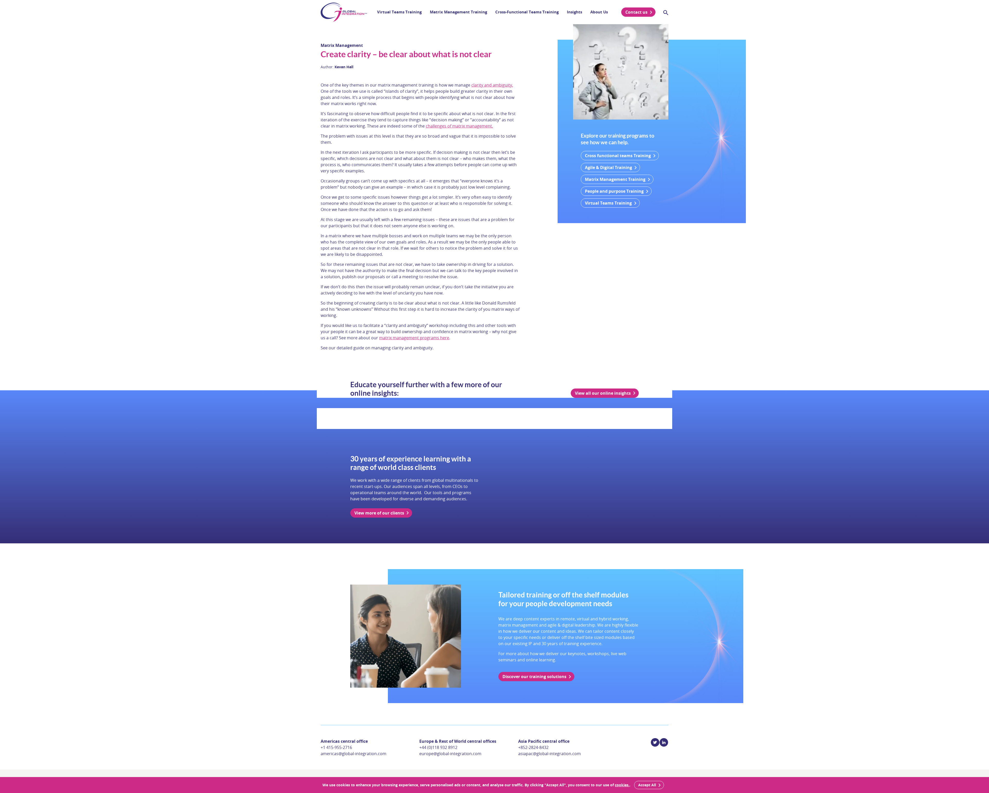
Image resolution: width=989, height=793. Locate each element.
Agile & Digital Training (608, 167)
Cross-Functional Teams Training (527, 12)
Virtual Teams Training (399, 12)
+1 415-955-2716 (336, 747)
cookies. (622, 784)
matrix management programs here (414, 338)
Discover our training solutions (534, 676)
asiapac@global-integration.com (549, 753)
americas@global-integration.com (353, 753)
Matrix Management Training (458, 12)
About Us (599, 12)
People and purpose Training (614, 191)
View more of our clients (379, 513)
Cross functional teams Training (618, 155)
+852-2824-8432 (533, 747)
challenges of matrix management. (459, 126)
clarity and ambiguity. (492, 85)
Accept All (647, 784)
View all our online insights (603, 393)
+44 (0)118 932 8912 (438, 747)
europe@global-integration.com (450, 753)
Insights (574, 12)
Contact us (636, 12)
